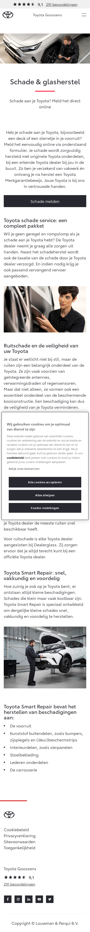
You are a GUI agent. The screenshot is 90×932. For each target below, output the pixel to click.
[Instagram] (18, 899)
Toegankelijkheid (19, 847)
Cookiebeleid (16, 829)
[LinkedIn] (29, 899)
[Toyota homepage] (7, 15)
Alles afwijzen (45, 495)
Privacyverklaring (20, 835)
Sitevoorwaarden (20, 841)
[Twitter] (50, 899)
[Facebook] (8, 899)
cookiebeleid (15, 457)
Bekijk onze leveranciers (24, 468)
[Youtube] (39, 899)
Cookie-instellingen (45, 508)
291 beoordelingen (62, 4)
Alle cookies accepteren (45, 482)
